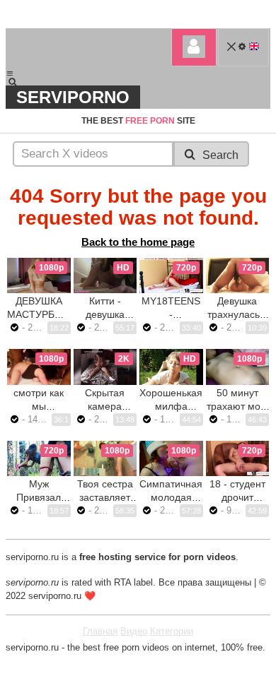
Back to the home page (138, 242)
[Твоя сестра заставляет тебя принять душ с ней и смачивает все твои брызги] (105, 458)
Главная (100, 631)
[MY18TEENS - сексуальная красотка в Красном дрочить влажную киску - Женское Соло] (171, 275)
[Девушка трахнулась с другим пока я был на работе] (238, 275)
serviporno (73, 97)
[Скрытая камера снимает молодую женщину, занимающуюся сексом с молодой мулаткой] (105, 366)
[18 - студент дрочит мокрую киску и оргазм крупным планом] (238, 458)
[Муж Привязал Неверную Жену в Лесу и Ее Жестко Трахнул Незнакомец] (39, 458)
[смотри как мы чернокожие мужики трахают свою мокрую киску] (39, 366)
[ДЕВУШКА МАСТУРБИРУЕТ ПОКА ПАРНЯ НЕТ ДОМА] (39, 275)
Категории (171, 631)
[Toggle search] (19, 82)
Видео (133, 631)
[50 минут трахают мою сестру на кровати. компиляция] (238, 366)
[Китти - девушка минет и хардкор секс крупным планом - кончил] (105, 275)
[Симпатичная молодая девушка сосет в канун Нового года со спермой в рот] (171, 458)
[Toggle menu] (10, 73)
